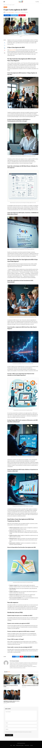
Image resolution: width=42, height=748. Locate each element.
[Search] (37, 2)
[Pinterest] (5, 50)
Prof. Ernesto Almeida (10, 12)
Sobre (14, 745)
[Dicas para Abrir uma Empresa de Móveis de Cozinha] (12, 679)
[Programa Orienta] (21, 1)
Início (11, 745)
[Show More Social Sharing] (27, 15)
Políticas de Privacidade (19, 745)
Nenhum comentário (25, 12)
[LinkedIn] (5, 48)
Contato (31, 745)
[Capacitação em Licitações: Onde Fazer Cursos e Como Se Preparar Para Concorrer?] (12, 695)
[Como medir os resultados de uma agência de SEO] (30, 679)
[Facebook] (5, 43)
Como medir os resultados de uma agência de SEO (30, 685)
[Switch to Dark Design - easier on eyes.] (36, 1)
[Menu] (4, 2)
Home (4, 4)
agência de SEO (12, 49)
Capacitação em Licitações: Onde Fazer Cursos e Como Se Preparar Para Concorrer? (11, 701)
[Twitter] (5, 45)
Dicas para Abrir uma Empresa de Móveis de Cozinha (11, 686)
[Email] (5, 53)
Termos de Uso (27, 745)
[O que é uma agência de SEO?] (21, 26)
